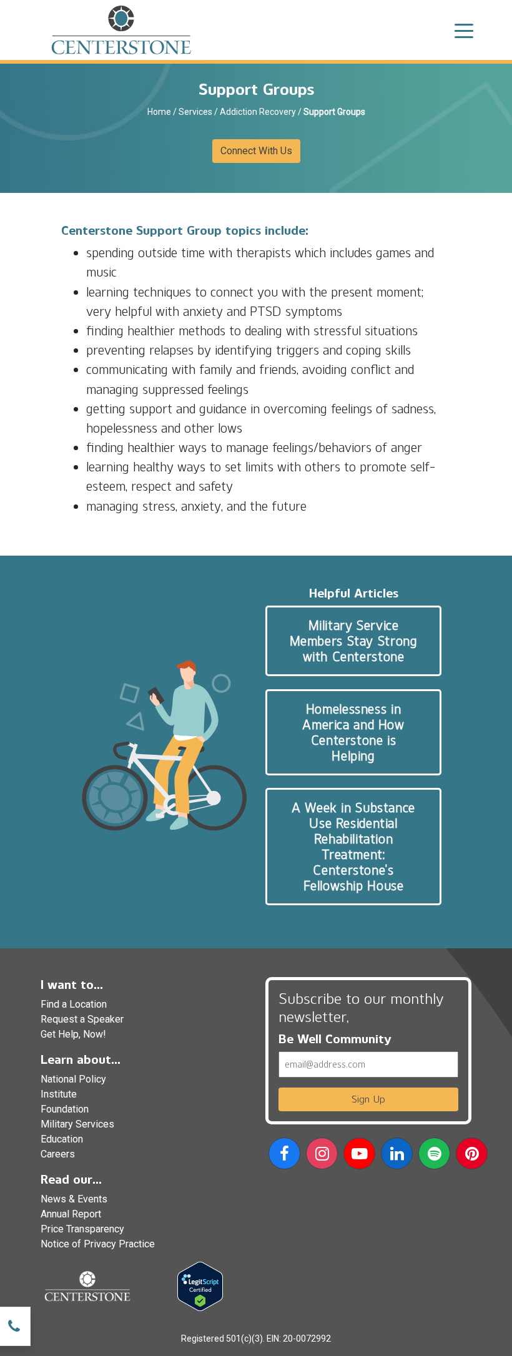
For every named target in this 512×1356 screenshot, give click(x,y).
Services (195, 112)
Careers (58, 1154)
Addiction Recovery (258, 112)
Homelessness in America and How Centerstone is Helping (353, 732)
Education (62, 1139)
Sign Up (368, 1099)
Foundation (65, 1109)
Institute (59, 1094)
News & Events (74, 1199)
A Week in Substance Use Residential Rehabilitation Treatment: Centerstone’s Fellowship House (353, 846)
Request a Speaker (82, 1019)
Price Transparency (82, 1229)
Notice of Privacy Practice (98, 1244)
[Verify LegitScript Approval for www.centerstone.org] (200, 1286)
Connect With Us (256, 151)
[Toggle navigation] (464, 30)
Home (159, 112)
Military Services (77, 1124)
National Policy (73, 1079)
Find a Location (74, 1004)
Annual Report (71, 1214)
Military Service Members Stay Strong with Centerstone (354, 640)
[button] (284, 1156)
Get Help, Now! (73, 1034)
